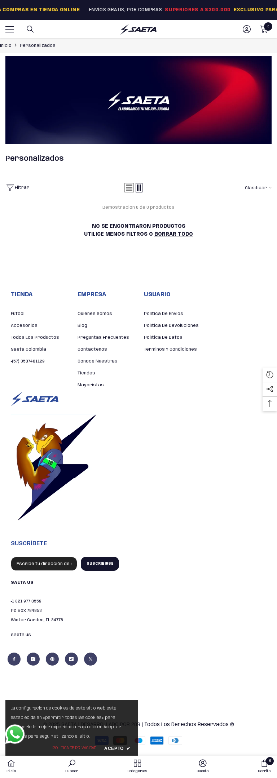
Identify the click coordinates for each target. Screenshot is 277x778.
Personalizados (38, 45)
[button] (129, 187)
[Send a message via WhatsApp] (15, 734)
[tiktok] (71, 659)
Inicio (6, 45)
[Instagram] (33, 659)
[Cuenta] (247, 29)
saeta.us (21, 634)
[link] (138, 100)
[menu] (9, 29)
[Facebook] (14, 659)
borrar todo (173, 234)
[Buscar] (30, 29)
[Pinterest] (52, 659)
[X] (90, 659)
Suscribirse (100, 563)
